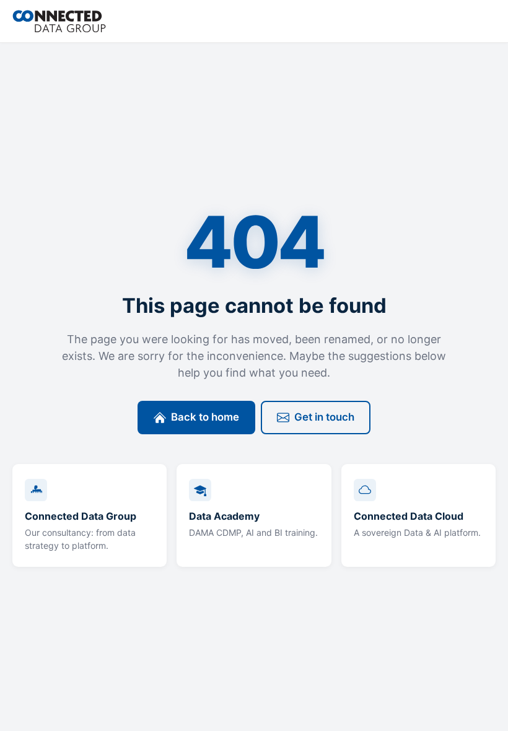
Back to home (205, 417)
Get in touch (324, 417)
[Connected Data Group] (59, 21)
